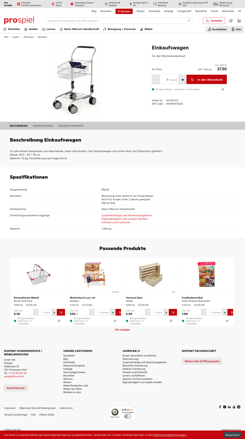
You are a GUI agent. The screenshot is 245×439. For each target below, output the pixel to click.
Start (6, 37)
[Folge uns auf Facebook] (220, 407)
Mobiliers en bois (72, 392)
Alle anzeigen (122, 329)
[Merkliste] (231, 21)
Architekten (218, 29)
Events (214, 10)
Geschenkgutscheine (74, 372)
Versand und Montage (15, 414)
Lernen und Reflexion (133, 375)
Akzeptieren (232, 435)
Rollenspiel (29, 37)
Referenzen (228, 10)
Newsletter (201, 10)
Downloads (154, 10)
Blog (94, 10)
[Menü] (134, 409)
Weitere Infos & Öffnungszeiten (202, 361)
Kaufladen (42, 37)
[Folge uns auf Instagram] (224, 407)
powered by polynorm (231, 429)
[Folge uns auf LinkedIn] (229, 407)
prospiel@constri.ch (14, 376)
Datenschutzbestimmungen (169, 435)
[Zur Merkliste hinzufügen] (223, 89)
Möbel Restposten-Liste (75, 385)
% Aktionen (124, 11)
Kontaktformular (16, 387)
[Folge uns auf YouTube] (234, 407)
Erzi (173, 291)
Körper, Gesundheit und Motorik (139, 355)
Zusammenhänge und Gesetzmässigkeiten (127, 215)
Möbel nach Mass (72, 388)
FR (239, 10)
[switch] (127, 416)
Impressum (10, 407)
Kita (238, 29)
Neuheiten (106, 10)
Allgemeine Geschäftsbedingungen (37, 407)
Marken (141, 10)
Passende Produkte (70, 125)
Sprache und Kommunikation (137, 378)
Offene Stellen (46, 414)
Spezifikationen (43, 125)
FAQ (33, 414)
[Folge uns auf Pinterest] (238, 407)
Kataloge (168, 10)
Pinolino (115, 291)
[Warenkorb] (239, 21)
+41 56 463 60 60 (17, 372)
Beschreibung (19, 125)
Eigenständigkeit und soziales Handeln (125, 218)
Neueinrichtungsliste (74, 365)
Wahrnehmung (130, 358)
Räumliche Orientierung (134, 365)
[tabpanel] (75, 81)
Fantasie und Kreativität (116, 222)
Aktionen (68, 378)
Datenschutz (66, 407)
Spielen (15, 37)
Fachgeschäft (184, 10)
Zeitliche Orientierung (133, 368)
